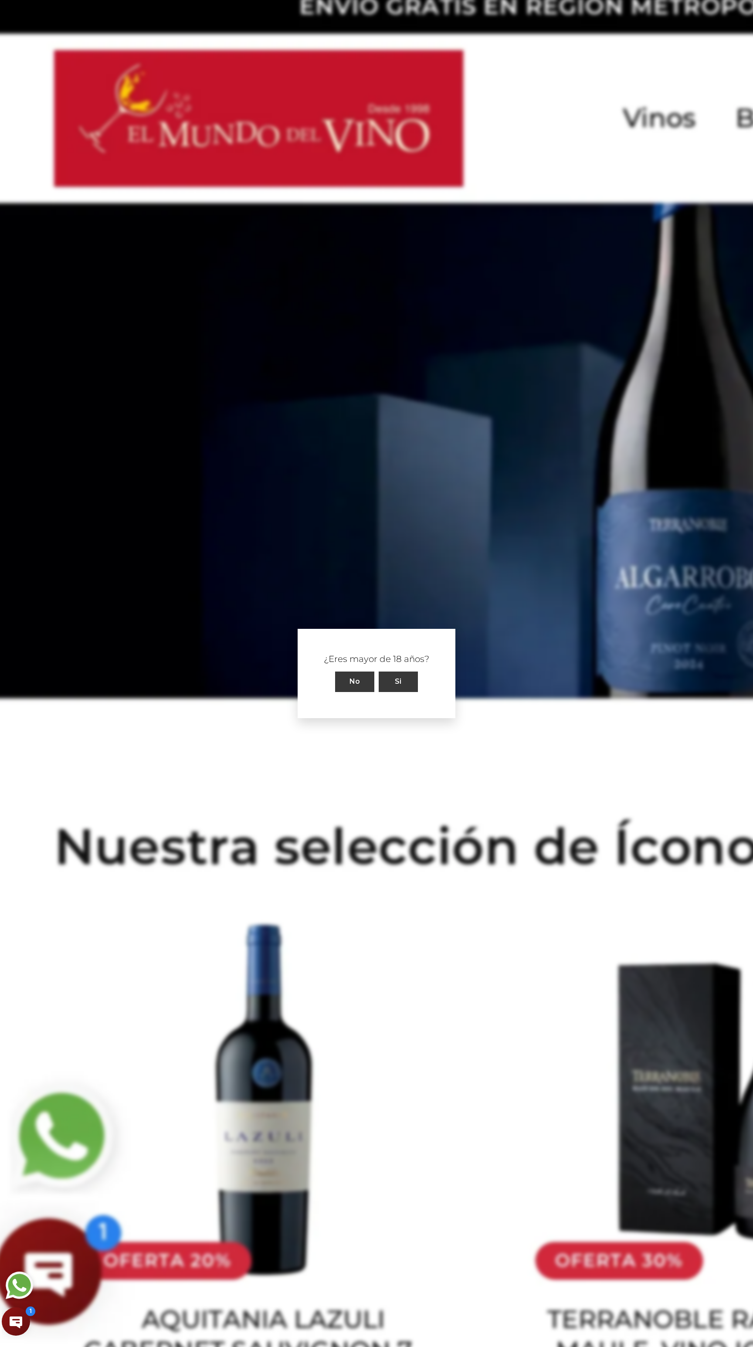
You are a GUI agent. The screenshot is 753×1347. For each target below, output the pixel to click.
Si (398, 681)
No (354, 681)
